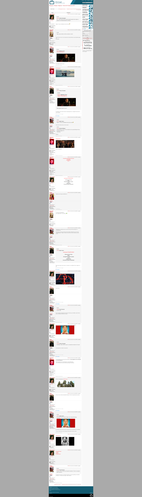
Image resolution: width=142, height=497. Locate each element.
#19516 (58, 128)
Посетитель (51, 20)
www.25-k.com (52, 59)
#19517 (58, 90)
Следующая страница (65, 484)
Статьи (83, 0)
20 (80, 9)
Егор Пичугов (51, 87)
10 (71, 484)
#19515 (58, 121)
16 (75, 484)
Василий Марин (51, 30)
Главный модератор (51, 201)
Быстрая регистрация (86, 38)
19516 (69, 29)
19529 (69, 286)
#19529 (58, 309)
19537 (69, 434)
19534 (69, 377)
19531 (69, 323)
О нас (85, 0)
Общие (55, 5)
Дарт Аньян (52, 14)
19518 (69, 66)
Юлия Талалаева (52, 193)
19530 (69, 305)
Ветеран (51, 37)
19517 (69, 46)
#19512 (58, 18)
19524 (69, 192)
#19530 (58, 343)
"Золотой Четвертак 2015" (69, 5)
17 (76, 9)
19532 (69, 339)
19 (79, 9)
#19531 (58, 415)
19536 (69, 411)
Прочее (88, 0)
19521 (69, 137)
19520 (69, 117)
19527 (69, 246)
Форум (92, 0)
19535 (69, 393)
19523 (69, 176)
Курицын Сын (51, 67)
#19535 (58, 469)
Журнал (60, 5)
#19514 (58, 50)
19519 (69, 86)
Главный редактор (51, 55)
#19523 (58, 250)
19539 (69, 465)
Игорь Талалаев (52, 47)
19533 (69, 357)
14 (72, 484)
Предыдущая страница (57, 484)
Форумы (51, 5)
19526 (69, 227)
